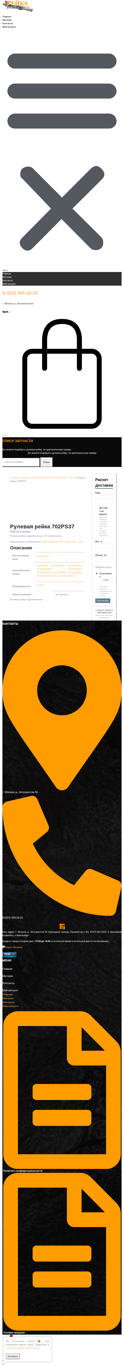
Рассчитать (103, 600)
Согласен (13, 1356)
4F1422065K (74, 572)
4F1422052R (74, 565)
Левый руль (43, 556)
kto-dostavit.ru (104, 618)
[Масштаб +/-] (2, 1360)
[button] (62, 150)
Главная (6, 273)
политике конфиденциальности (22, 1348)
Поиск (46, 462)
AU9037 (63, 576)
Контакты (7, 280)
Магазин (7, 277)
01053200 (42, 565)
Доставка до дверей (103, 510)
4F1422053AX (44, 572)
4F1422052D (57, 565)
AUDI (34, 477)
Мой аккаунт (9, 27)
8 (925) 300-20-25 (19, 293)
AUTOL (41, 585)
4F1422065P (43, 576)
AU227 (54, 576)
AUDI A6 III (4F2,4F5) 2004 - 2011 (56, 477)
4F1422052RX (44, 569)
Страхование (105, 575)
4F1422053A (74, 569)
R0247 (72, 576)
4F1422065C (60, 572)
